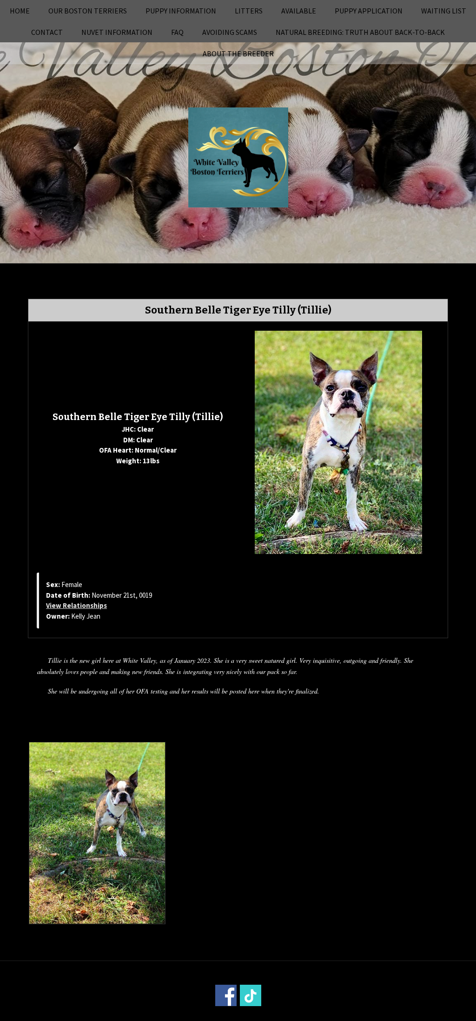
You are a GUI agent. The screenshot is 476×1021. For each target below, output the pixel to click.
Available (298, 10)
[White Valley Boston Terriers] (238, 156)
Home (20, 10)
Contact (47, 32)
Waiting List (443, 10)
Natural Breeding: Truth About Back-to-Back (360, 32)
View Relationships (76, 605)
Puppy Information (180, 10)
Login (363, 1014)
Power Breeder (290, 1014)
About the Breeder (238, 53)
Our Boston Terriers (87, 10)
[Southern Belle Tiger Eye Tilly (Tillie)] (338, 441)
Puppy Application (369, 10)
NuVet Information (116, 32)
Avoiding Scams (229, 32)
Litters (249, 10)
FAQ (177, 32)
